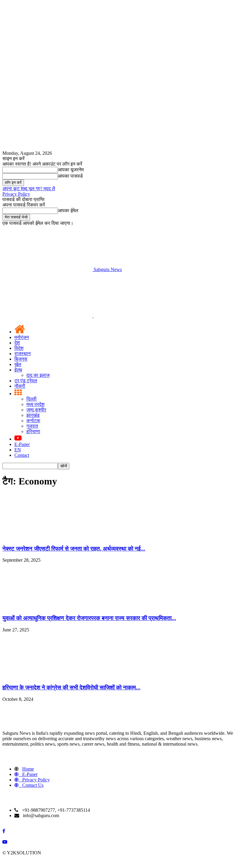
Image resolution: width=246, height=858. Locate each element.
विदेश (18, 348)
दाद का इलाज (38, 375)
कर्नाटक (33, 420)
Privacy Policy (16, 194)
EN (17, 449)
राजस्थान (22, 353)
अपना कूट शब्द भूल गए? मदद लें (28, 188)
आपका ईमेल (68, 210)
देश (17, 342)
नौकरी (19, 386)
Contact (21, 455)
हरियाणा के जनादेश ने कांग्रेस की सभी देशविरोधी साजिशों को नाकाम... (71, 687)
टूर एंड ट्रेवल (25, 380)
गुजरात (32, 426)
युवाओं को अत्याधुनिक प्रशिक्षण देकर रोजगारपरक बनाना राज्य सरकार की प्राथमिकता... (89, 618)
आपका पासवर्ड (70, 176)
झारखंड (33, 415)
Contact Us (33, 785)
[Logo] (48, 315)
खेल (17, 364)
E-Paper (22, 444)
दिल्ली (31, 399)
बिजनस (20, 359)
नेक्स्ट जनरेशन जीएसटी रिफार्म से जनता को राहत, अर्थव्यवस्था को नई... (73, 548)
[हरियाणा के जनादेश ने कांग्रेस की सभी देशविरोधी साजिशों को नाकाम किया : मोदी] (47, 676)
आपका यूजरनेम (71, 169)
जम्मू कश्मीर (36, 409)
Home (28, 768)
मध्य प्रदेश (35, 404)
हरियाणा (33, 431)
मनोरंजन (21, 337)
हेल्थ (18, 369)
